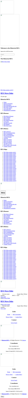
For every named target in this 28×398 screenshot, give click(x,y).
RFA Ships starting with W (10, 180)
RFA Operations (7, 105)
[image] (8, 189)
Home (5, 102)
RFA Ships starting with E (10, 157)
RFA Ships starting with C (10, 155)
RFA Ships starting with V (10, 179)
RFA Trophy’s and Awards (10, 145)
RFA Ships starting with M (10, 168)
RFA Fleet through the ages (10, 106)
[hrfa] (7, 13)
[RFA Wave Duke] (5, 61)
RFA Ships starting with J (10, 164)
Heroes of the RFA (8, 103)
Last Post (6, 138)
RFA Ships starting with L (10, 167)
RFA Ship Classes (8, 107)
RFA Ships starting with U (10, 178)
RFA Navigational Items (9, 133)
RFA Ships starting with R (10, 174)
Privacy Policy (9, 317)
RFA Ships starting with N (10, 170)
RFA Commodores (8, 134)
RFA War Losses (8, 125)
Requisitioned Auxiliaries (9, 110)
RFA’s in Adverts (8, 142)
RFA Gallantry (7, 117)
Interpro (24, 340)
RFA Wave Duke (7, 93)
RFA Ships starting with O (10, 171)
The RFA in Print (8, 143)
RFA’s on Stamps (8, 139)
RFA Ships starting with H (10, 161)
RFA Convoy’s (7, 131)
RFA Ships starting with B (10, 153)
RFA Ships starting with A (10, 152)
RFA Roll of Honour (8, 116)
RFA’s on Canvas (8, 141)
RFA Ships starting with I (10, 163)
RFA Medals (7, 124)
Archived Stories (7, 137)
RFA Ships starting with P (10, 172)
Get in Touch (14, 322)
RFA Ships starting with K (10, 165)
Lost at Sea (6, 121)
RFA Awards (7, 119)
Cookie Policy (18, 317)
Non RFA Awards (8, 123)
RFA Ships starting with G (10, 160)
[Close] (1, 56)
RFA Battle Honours (8, 120)
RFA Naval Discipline (9, 135)
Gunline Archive (7, 146)
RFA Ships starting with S (10, 175)
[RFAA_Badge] (10, 45)
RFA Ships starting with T (10, 176)
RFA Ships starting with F (10, 159)
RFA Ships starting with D (10, 156)
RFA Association (17, 314)
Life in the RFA (7, 109)
